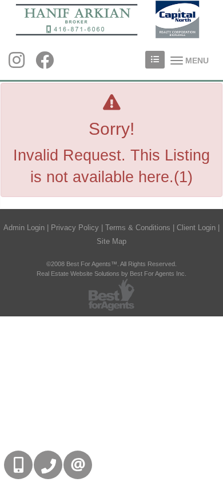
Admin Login (24, 227)
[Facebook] (44, 64)
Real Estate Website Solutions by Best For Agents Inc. (111, 273)
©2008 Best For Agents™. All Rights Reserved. (111, 263)
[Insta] (17, 64)
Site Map (111, 241)
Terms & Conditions (137, 227)
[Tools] (155, 60)
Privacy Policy (75, 227)
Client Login (196, 227)
